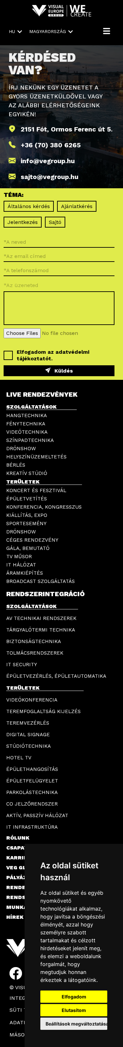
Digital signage (28, 735)
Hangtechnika (26, 415)
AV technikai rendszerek (41, 618)
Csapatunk (23, 848)
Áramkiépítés (24, 573)
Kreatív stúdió (26, 473)
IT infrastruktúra (32, 827)
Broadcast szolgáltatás (40, 581)
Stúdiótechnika (28, 746)
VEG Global (23, 867)
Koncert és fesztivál (36, 490)
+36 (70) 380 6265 (51, 145)
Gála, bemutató (28, 548)
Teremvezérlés (27, 723)
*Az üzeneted (21, 285)
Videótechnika (27, 432)
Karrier (18, 857)
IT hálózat (21, 565)
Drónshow (21, 448)
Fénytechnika (25, 424)
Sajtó (55, 222)
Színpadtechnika (30, 440)
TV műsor (19, 557)
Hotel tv (18, 758)
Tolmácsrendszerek (34, 653)
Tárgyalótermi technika (40, 630)
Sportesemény (26, 523)
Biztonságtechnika (33, 641)
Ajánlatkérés (76, 206)
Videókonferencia (31, 700)
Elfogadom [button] (74, 996)
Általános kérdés (29, 206)
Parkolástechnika (32, 792)
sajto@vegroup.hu (49, 177)
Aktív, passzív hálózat (37, 815)
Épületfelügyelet (32, 781)
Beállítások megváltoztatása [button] (76, 1024)
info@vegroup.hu (48, 161)
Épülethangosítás (32, 769)
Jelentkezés (23, 222)
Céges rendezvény (32, 540)
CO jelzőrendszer (32, 804)
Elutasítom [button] (74, 1010)
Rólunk (18, 838)
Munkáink (21, 907)
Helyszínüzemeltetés (36, 457)
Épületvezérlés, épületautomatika (56, 676)
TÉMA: (14, 195)
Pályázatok (24, 877)
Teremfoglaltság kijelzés (43, 711)
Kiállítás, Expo (26, 515)
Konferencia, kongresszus (44, 507)
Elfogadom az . (53, 355)
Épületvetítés (26, 499)
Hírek (15, 917)
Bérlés (15, 465)
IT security (21, 665)
